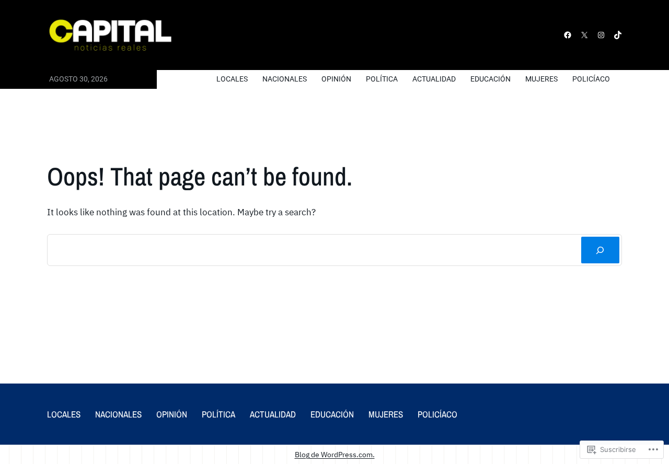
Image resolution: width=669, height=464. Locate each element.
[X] (584, 35)
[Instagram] (601, 35)
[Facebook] (567, 35)
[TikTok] (618, 35)
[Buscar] (600, 250)
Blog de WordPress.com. (335, 454)
